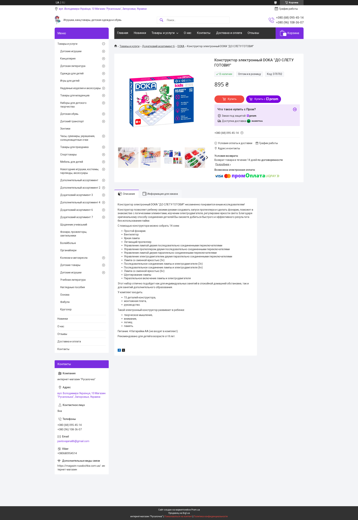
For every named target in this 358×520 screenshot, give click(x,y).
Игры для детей (69, 80)
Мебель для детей (71, 161)
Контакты (204, 33)
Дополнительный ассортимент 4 (80, 202)
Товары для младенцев (75, 95)
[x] (123, 350)
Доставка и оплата (229, 33)
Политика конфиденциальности (211, 516)
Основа (64, 294)
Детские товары (70, 265)
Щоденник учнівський (73, 224)
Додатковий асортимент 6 (158, 46)
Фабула (65, 301)
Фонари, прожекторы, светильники (73, 233)
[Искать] (161, 20)
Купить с (260, 98)
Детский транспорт (72, 121)
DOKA (181, 46)
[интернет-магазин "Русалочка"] (58, 20)
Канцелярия (68, 58)
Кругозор (66, 309)
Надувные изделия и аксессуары (80, 88)
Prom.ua (195, 509)
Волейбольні (68, 243)
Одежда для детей (72, 73)
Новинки (140, 33)
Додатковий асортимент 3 (76, 194)
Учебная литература (73, 279)
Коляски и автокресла (73, 257)
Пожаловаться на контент (178, 516)
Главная (122, 33)
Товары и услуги (163, 33)
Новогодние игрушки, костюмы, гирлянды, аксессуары (79, 171)
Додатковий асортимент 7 (76, 217)
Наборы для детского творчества (73, 104)
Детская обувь (69, 113)
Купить (232, 98)
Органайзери (68, 250)
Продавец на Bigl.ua (179, 513)
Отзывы (253, 33)
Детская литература (72, 65)
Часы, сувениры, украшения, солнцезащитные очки (77, 138)
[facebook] (119, 350)
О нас (187, 33)
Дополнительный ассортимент (79, 180)
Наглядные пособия (72, 287)
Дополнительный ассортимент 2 (80, 187)
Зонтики (65, 128)
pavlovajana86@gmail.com (73, 441)
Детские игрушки (70, 51)
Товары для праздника (74, 147)
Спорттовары (68, 154)
